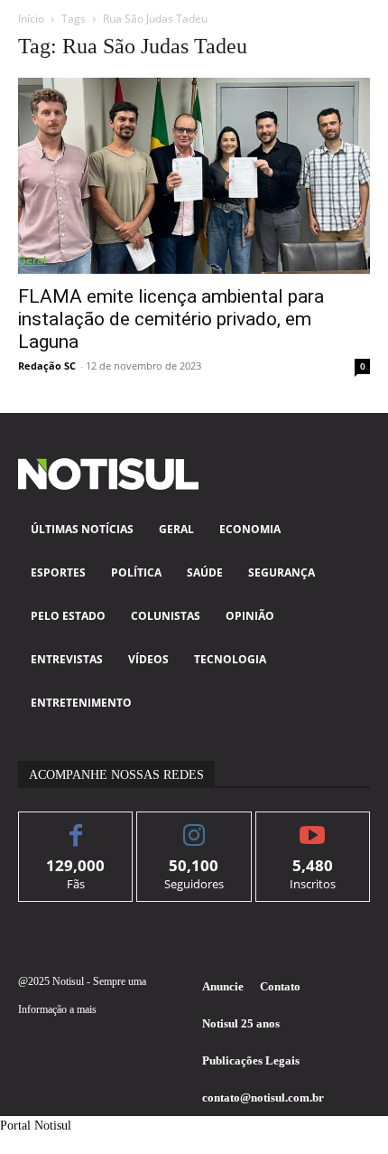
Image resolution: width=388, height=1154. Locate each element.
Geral (32, 259)
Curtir (76, 825)
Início (31, 18)
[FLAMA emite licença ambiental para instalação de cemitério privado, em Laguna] (194, 176)
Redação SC (47, 365)
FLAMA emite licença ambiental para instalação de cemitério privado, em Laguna (171, 319)
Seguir (194, 825)
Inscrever (312, 825)
